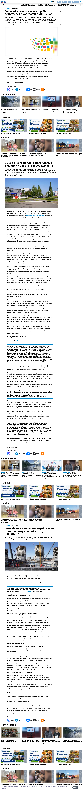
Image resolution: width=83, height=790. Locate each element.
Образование (8, 8)
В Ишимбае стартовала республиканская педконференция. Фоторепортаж (46, 5)
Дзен (64, 1)
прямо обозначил (21, 340)
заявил (29, 591)
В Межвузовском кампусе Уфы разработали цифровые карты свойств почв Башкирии (67, 5)
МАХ (59, 1)
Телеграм (75, 1)
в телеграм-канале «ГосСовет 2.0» (35, 215)
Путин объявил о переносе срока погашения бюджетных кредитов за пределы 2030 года (26, 5)
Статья (3, 4)
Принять (75, 787)
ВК (69, 1)
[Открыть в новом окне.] (10, 89)
